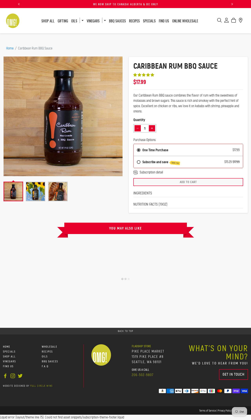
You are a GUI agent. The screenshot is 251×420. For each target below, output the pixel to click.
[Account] (226, 21)
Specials (149, 20)
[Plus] (152, 128)
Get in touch (234, 374)
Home (10, 48)
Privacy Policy (224, 410)
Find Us (164, 20)
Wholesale (49, 346)
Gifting (63, 20)
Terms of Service (207, 410)
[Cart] (233, 21)
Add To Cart (188, 182)
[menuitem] (13, 191)
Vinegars (93, 20)
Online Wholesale (185, 20)
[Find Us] (240, 21)
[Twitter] (20, 375)
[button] (19, 4)
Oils (74, 20)
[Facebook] (5, 375)
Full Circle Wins (41, 385)
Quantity (139, 120)
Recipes (134, 20)
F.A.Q (45, 366)
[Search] (219, 21)
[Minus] (138, 128)
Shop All (48, 20)
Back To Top (125, 331)
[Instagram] (12, 375)
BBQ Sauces (117, 20)
